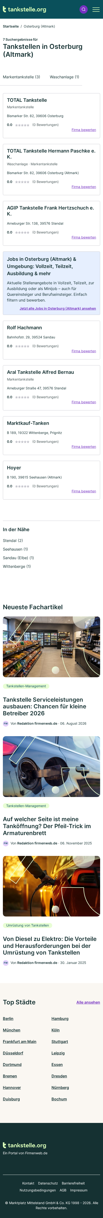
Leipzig (58, 1053)
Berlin (8, 1018)
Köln (56, 1030)
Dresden (59, 1076)
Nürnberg (60, 1087)
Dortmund (12, 1064)
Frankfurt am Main (19, 1041)
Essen (57, 1064)
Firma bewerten (84, 130)
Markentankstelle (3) (21, 76)
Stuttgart (60, 1041)
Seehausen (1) (15, 549)
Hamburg (60, 1018)
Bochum (59, 1099)
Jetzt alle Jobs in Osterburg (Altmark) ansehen (58, 308)
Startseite (11, 26)
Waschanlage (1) (64, 76)
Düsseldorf (13, 1053)
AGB (63, 1190)
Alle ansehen (88, 1002)
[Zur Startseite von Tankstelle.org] (24, 9)
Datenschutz (48, 1183)
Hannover (12, 1087)
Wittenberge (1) (17, 566)
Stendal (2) (13, 540)
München (11, 1030)
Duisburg (11, 1099)
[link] (51, 115)
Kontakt (28, 1183)
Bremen (10, 1076)
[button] (84, 9)
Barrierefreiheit (73, 1183)
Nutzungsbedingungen (38, 1190)
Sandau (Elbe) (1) (18, 557)
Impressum (78, 1190)
